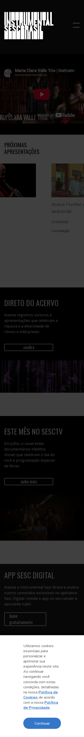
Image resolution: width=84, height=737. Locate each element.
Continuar (42, 723)
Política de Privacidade (40, 705)
